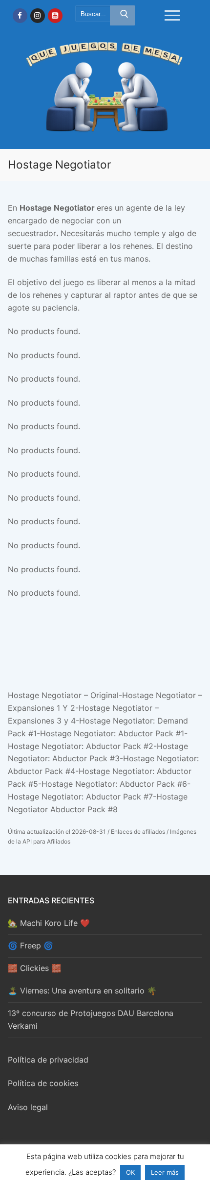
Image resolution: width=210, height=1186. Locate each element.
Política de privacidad (48, 1060)
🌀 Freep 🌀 (30, 945)
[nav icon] (172, 15)
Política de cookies (43, 1083)
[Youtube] (55, 15)
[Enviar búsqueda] (122, 15)
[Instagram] (37, 15)
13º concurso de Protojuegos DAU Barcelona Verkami (90, 1019)
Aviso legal (28, 1107)
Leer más (165, 1172)
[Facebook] (20, 15)
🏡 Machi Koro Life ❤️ (49, 923)
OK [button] (130, 1172)
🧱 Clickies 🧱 (34, 968)
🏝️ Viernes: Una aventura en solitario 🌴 (82, 990)
